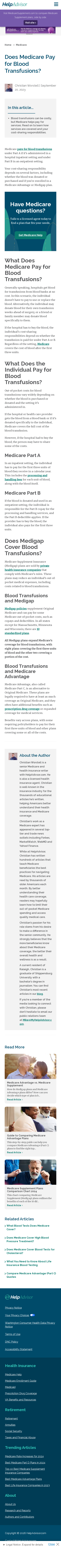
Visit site (30, 22)
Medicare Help (13, 1374)
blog (40, 993)
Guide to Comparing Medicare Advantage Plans (26, 1137)
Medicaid (10, 1387)
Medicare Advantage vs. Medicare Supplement (29, 1084)
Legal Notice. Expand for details (24, 1544)
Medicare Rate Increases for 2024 (24, 1456)
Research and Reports (18, 1510)
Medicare (43, 344)
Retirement (11, 1418)
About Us (10, 1504)
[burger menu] (56, 4)
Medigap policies (16, 608)
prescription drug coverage (22, 708)
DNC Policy (11, 1341)
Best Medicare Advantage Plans (23, 1479)
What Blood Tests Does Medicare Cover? (28, 1227)
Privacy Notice (13, 1307)
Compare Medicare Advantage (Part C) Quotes (31, 1275)
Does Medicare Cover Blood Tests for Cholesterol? (31, 1251)
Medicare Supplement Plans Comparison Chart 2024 (25, 1190)
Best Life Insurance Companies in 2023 (27, 1485)
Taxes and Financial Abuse (20, 1437)
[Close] (55, 1543)
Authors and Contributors (19, 1516)
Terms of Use (12, 1334)
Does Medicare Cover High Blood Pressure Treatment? (28, 1239)
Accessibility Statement (18, 1349)
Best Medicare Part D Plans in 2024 (25, 1462)
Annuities (10, 1424)
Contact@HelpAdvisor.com (20, 1540)
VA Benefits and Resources (20, 1399)
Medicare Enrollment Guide (20, 1380)
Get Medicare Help (31, 235)
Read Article (14, 1099)
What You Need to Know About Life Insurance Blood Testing (29, 1263)
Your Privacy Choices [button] (17, 1315)
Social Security (13, 1431)
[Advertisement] (30, 31)
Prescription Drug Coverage (21, 1393)
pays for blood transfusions (34, 149)
